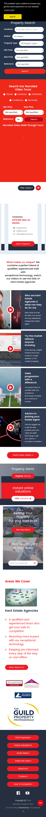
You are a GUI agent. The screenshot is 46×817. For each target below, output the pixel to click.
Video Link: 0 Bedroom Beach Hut (29, 169)
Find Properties (22, 737)
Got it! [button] (12, 17)
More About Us (16, 667)
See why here (22, 529)
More (38, 187)
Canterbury (17, 100)
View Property (23, 243)
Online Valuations (22, 745)
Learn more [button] (9, 10)
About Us (22, 768)
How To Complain (22, 784)
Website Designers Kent (23, 804)
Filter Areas (25, 188)
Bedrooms (9, 63)
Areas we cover (22, 761)
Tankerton (22, 94)
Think (28, 800)
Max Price (8, 56)
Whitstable (37, 94)
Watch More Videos (22, 455)
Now (22, 476)
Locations (8, 29)
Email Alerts (23, 753)
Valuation (22, 498)
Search (25, 71)
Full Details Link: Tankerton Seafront (29, 162)
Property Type (10, 43)
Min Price (8, 50)
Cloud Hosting (12, 807)
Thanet (9, 94)
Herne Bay (32, 100)
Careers (23, 776)
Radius (7, 36)
